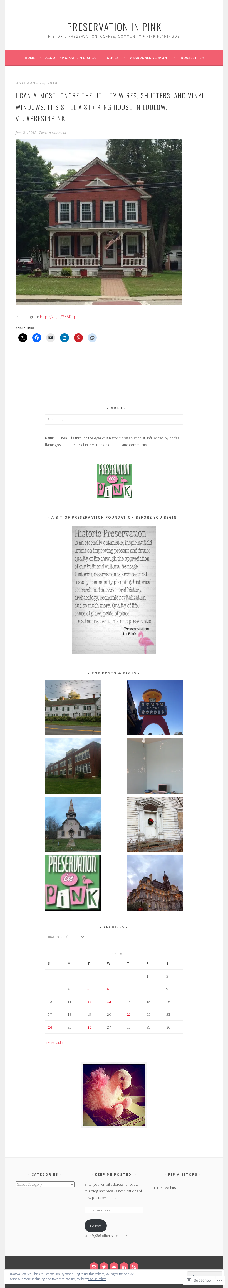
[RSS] (134, 1266)
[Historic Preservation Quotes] (73, 884)
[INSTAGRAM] (94, 1266)
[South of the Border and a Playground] (155, 708)
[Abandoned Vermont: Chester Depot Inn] (73, 708)
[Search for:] (114, 419)
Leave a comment (52, 133)
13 (109, 1001)
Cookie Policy (97, 1279)
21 (129, 1014)
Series (113, 57)
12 (89, 1001)
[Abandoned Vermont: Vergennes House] (155, 825)
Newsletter (192, 57)
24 (50, 1027)
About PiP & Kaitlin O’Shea (70, 57)
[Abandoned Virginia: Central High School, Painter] (73, 767)
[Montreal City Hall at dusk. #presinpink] (155, 884)
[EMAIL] (114, 1266)
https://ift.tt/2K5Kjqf (58, 316)
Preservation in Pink (114, 26)
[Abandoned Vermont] (73, 825)
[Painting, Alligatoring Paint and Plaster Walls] (155, 767)
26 (89, 1027)
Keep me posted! (115, 1174)
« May (49, 1042)
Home (30, 57)
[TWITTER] (104, 1266)
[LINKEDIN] (124, 1266)
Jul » (59, 1042)
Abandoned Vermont (149, 57)
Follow (95, 1225)
